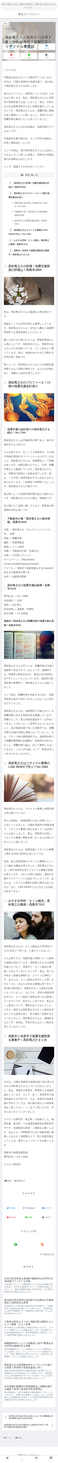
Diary (8, 1181)
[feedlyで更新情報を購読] (16, 1244)
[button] (52, 695)
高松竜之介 (20, 1181)
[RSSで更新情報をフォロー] (42, 1244)
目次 (27, 175)
